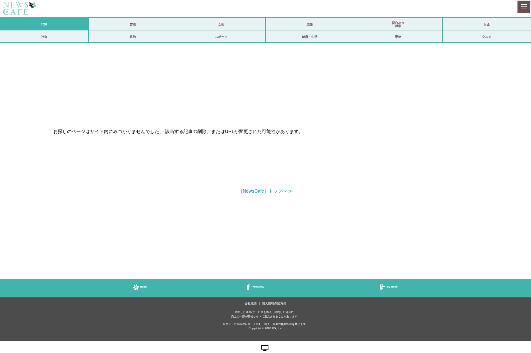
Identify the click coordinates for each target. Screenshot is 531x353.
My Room (392, 286)
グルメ (486, 36)
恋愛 (310, 24)
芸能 (133, 24)
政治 (133, 36)
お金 (487, 24)
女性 (221, 24)
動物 (398, 36)
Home (143, 286)
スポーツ (221, 36)
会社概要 (251, 303)
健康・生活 (309, 36)
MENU (523, 7)
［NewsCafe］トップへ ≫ (265, 190)
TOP (44, 24)
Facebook (258, 286)
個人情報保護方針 (274, 303)
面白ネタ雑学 (398, 24)
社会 (44, 36)
